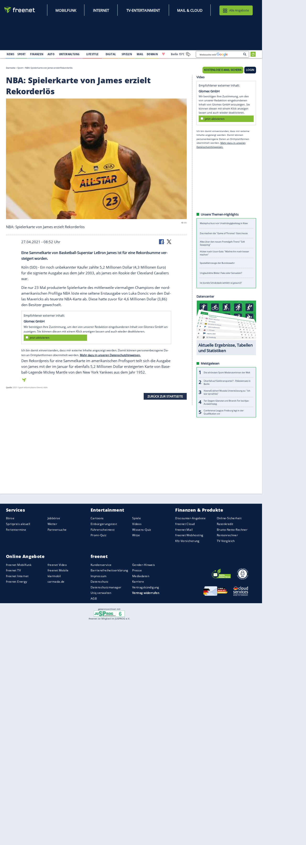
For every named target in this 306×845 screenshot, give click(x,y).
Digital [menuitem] (111, 54)
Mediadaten (140, 576)
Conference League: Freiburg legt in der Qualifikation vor (224, 412)
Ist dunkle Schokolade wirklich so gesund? (221, 282)
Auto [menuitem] (51, 54)
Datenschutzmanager (106, 587)
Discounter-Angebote (190, 518)
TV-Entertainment (143, 10)
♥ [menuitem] (163, 54)
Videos (137, 524)
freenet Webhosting (189, 535)
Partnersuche (57, 529)
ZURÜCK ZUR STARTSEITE (165, 396)
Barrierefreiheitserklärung (109, 570)
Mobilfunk (65, 10)
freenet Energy (16, 581)
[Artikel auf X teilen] (169, 241)
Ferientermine (16, 529)
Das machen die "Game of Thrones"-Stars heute (224, 233)
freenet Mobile (58, 570)
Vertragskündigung (145, 587)
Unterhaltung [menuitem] (69, 54)
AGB (94, 598)
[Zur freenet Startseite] (20, 10)
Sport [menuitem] (21, 54)
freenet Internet (17, 576)
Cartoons (97, 518)
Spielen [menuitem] (127, 54)
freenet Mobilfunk (18, 564)
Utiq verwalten (101, 593)
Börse (10, 518)
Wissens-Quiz (141, 529)
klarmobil (54, 576)
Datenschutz (100, 581)
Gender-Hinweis (143, 564)
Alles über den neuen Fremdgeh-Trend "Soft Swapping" (222, 243)
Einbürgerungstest (104, 524)
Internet (101, 10)
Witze (136, 535)
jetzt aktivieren (39, 337)
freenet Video (57, 564)
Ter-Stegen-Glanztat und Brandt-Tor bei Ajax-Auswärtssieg (226, 402)
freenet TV (13, 570)
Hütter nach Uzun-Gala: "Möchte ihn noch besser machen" (224, 253)
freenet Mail (184, 529)
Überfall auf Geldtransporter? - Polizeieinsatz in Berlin (227, 382)
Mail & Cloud (189, 10)
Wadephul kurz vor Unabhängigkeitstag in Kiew (224, 223)
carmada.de (56, 581)
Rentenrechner (227, 535)
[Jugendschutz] (109, 613)
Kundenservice (101, 564)
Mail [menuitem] (140, 54)
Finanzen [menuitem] (36, 54)
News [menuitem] (10, 54)
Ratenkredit (225, 524)
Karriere (138, 581)
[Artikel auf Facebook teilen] (162, 241)
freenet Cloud (185, 524)
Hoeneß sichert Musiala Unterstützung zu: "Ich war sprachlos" (227, 392)
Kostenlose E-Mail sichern (222, 70)
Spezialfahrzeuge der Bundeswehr (217, 263)
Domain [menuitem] (152, 54)
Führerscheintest (103, 529)
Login (250, 70)
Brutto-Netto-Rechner (232, 529)
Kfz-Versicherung (187, 540)
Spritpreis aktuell (18, 524)
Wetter (52, 524)
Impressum (99, 576)
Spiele (136, 518)
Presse (137, 570)
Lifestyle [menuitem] (92, 54)
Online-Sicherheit (229, 518)
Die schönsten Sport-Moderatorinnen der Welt (227, 372)
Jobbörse (54, 518)
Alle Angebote (239, 10)
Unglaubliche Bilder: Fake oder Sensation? (221, 273)
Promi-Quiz (98, 535)
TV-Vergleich (226, 540)
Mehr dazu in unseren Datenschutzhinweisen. (110, 355)
